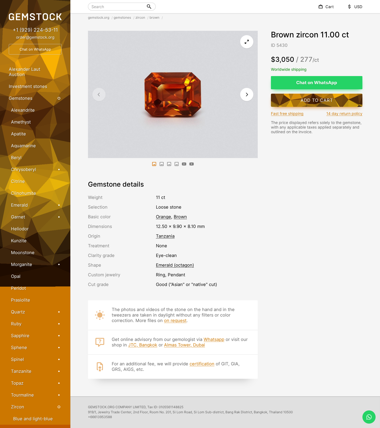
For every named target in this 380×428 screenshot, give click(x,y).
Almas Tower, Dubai (184, 345)
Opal (15, 276)
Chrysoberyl (23, 169)
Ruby (16, 323)
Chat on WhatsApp (316, 82)
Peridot (18, 288)
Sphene (19, 347)
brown (154, 17)
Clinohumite (23, 193)
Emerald (19, 205)
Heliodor (20, 228)
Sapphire (20, 335)
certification (202, 363)
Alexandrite (23, 110)
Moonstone (23, 252)
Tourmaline (22, 395)
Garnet (18, 217)
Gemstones (20, 98)
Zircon (17, 407)
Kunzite (19, 240)
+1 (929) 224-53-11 (35, 30)
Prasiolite (20, 300)
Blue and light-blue (33, 418)
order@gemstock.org (35, 37)
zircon (140, 17)
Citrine (18, 181)
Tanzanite (21, 371)
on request (175, 320)
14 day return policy (344, 113)
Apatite (18, 134)
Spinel (17, 359)
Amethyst (21, 122)
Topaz (17, 383)
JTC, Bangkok (142, 345)
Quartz (18, 312)
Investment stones (28, 86)
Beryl (16, 157)
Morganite (21, 264)
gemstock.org (98, 17)
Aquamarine (23, 145)
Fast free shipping (287, 113)
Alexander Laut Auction (24, 72)
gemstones (122, 17)
